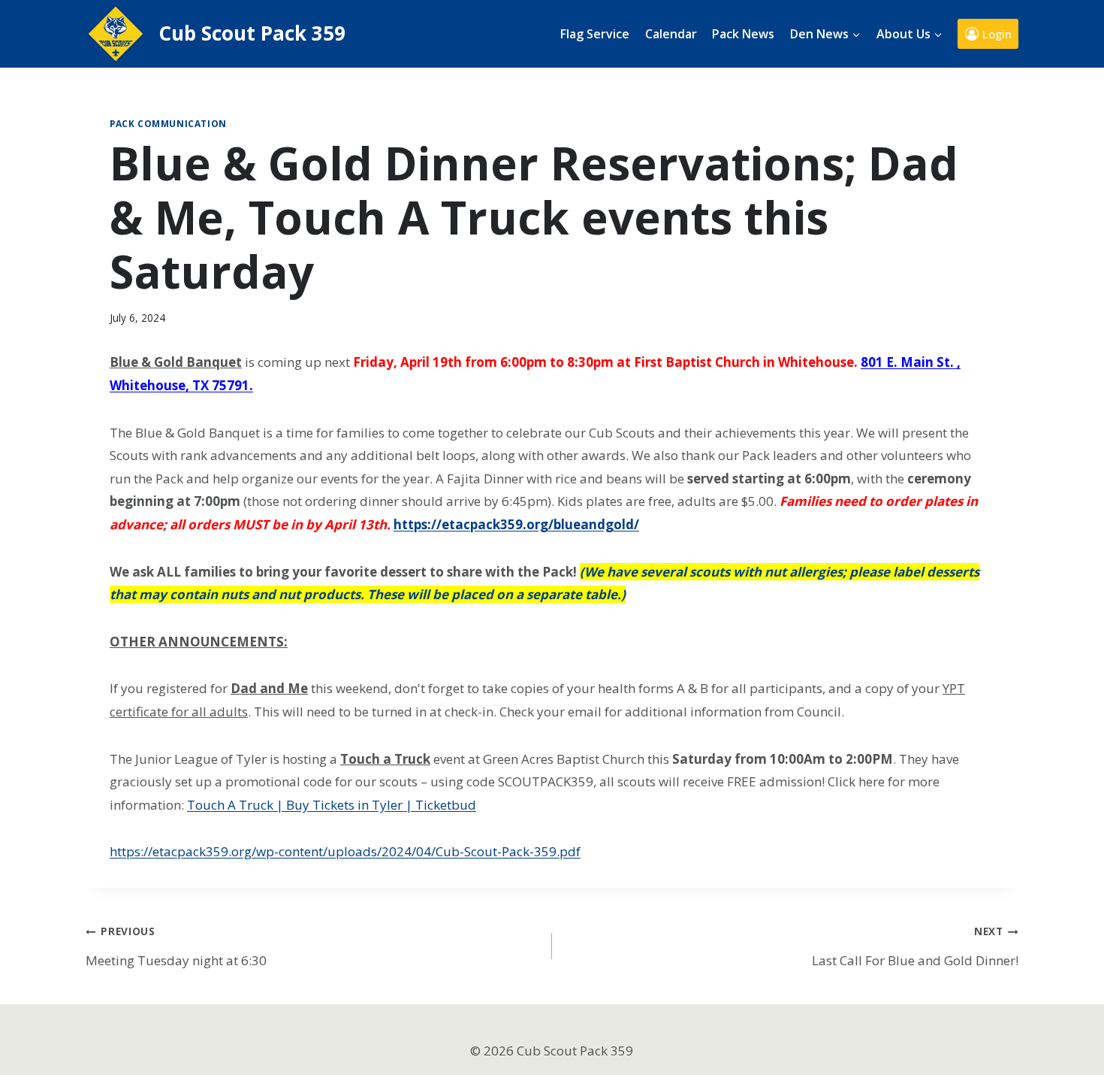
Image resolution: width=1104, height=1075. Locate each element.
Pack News (743, 34)
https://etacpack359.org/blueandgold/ (516, 524)
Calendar (671, 34)
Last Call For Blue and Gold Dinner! (915, 946)
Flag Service (594, 34)
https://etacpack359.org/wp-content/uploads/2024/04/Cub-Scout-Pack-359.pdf (345, 851)
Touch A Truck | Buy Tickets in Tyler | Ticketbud (331, 804)
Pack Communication (168, 123)
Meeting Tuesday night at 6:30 (176, 946)
